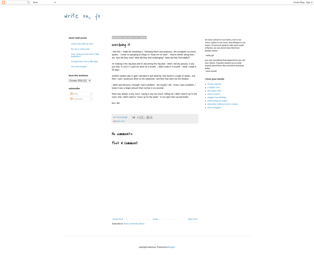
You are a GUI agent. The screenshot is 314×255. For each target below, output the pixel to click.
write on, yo (82, 15)
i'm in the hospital (79, 66)
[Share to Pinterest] (151, 117)
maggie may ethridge (216, 97)
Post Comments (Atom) (134, 224)
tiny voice (121, 121)
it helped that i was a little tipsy (84, 61)
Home (155, 219)
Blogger (171, 247)
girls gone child (214, 91)
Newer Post (118, 219)
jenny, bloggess (214, 107)
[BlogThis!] (141, 117)
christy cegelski (214, 84)
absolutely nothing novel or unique (222, 104)
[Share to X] (145, 117)
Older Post (192, 219)
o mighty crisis (213, 87)
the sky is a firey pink (80, 49)
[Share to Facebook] (148, 117)
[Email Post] (133, 117)
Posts (75, 94)
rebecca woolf (213, 94)
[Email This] (138, 117)
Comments (77, 99)
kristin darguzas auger (217, 101)
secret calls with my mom (82, 44)
